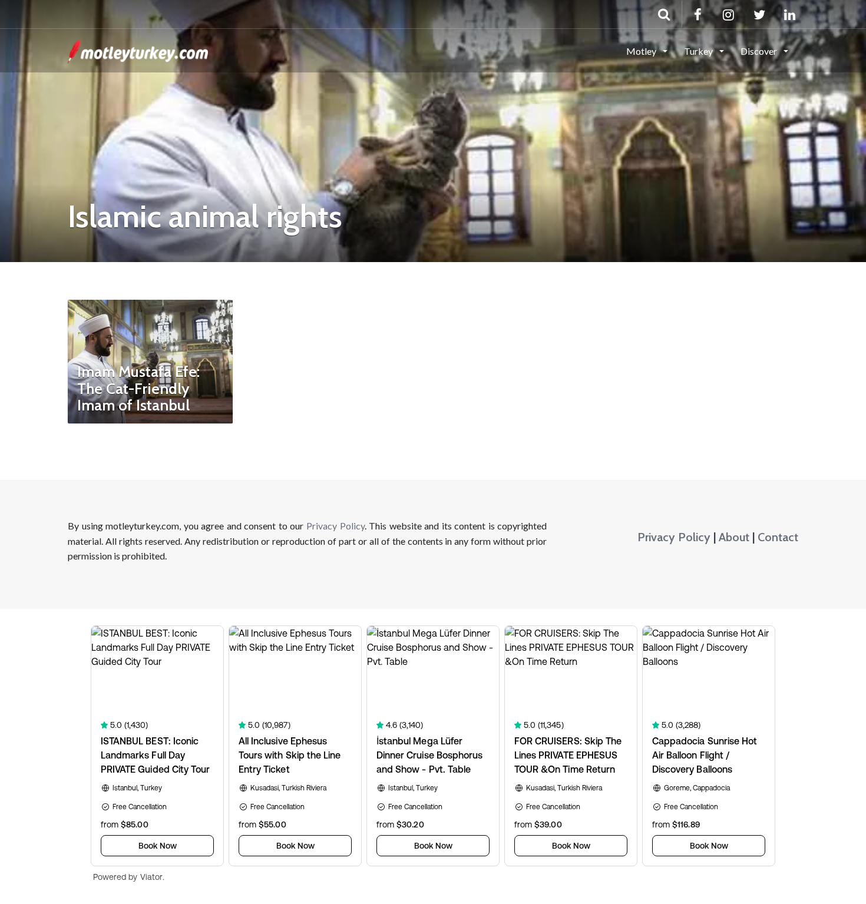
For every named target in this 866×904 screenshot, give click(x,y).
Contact (778, 537)
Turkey (699, 51)
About (734, 537)
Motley (642, 51)
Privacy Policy (335, 525)
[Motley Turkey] (138, 50)
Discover (760, 51)
